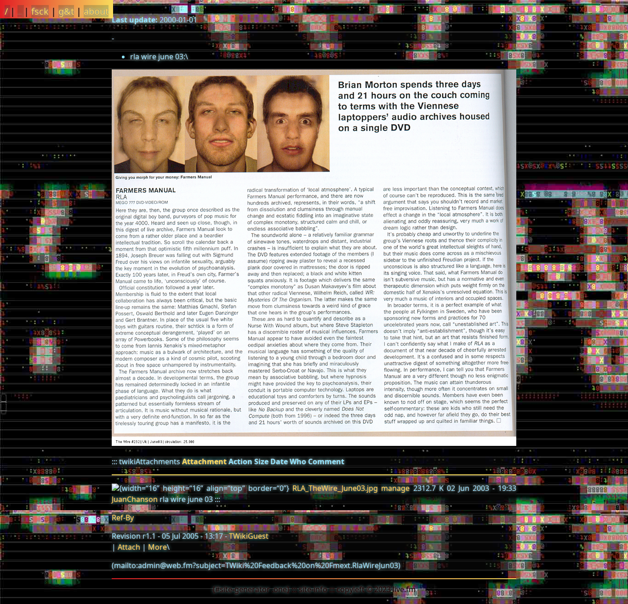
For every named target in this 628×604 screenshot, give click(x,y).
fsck (40, 11)
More (157, 547)
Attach (129, 547)
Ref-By (123, 518)
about (96, 11)
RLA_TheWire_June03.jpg (335, 488)
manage (395, 488)
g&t (66, 11)
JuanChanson (135, 499)
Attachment (204, 461)
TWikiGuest (248, 536)
